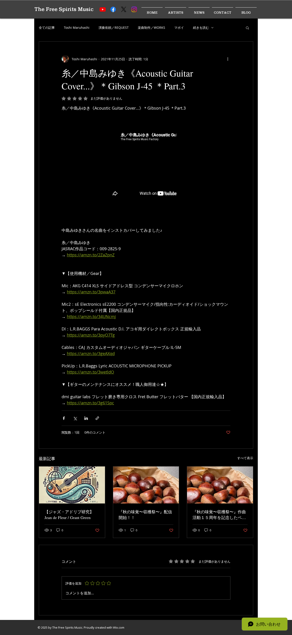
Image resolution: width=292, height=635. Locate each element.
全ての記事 (47, 27)
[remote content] (146, 166)
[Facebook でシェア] (64, 418)
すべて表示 (245, 458)
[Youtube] (102, 9)
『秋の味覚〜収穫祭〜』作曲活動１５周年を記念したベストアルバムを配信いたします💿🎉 (219, 514)
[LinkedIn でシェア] (86, 418)
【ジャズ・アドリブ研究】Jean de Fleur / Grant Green (69, 514)
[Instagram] (134, 9)
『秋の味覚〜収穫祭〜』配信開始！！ (145, 514)
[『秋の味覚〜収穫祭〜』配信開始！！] (146, 484)
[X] (123, 9)
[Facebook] (113, 9)
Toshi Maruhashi (76, 27)
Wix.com (118, 627)
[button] (247, 27)
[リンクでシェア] (97, 418)
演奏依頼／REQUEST (114, 27)
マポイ (179, 27)
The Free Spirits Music (64, 9)
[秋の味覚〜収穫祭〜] (220, 484)
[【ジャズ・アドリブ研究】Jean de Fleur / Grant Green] (72, 484)
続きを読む (201, 27)
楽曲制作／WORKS (151, 27)
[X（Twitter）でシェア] (75, 418)
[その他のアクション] (227, 59)
